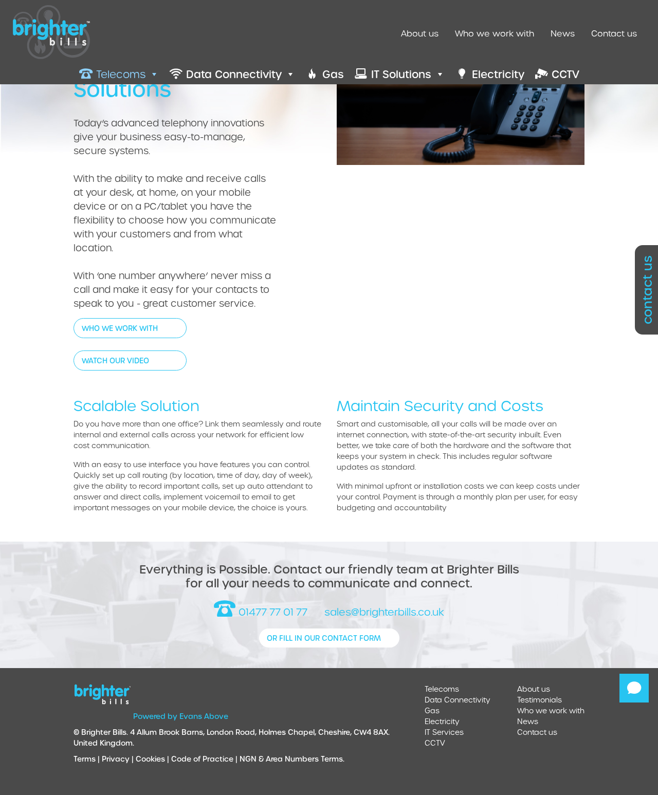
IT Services (444, 732)
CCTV (435, 742)
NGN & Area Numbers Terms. (292, 758)
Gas (432, 710)
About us (419, 33)
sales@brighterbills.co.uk (383, 612)
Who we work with (494, 33)
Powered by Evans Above (180, 716)
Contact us (614, 33)
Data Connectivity (457, 699)
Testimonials (539, 699)
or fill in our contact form (324, 638)
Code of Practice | (205, 758)
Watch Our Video (115, 360)
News (563, 33)
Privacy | (119, 758)
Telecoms (442, 689)
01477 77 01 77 (271, 612)
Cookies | (153, 758)
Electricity (442, 721)
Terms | (88, 758)
